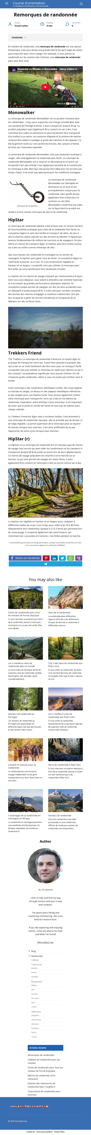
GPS (32, 989)
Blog (33, 951)
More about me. (45, 942)
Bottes (34, 972)
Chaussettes (36, 1019)
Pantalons (35, 1028)
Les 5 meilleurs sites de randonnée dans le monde (21, 665)
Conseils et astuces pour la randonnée (22, 766)
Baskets (34, 968)
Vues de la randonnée (59, 612)
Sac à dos (35, 998)
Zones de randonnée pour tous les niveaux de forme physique (24, 614)
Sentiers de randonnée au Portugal (21, 715)
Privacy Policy (59, 1132)
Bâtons (34, 985)
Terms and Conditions (44, 1132)
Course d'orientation (29, 3)
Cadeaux (35, 960)
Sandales (34, 976)
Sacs (33, 1002)
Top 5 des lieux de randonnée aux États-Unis (65, 665)
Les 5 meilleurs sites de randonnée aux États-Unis (61, 715)
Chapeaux (35, 1015)
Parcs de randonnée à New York (64, 764)
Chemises (35, 1024)
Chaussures (36, 964)
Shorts (33, 1032)
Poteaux (34, 994)
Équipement (36, 981)
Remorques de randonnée (41, 1055)
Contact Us (31, 1132)
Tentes (34, 1006)
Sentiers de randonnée (59, 815)
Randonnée (37, 956)
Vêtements (36, 1011)
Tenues (34, 1037)
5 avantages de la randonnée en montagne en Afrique (24, 817)
